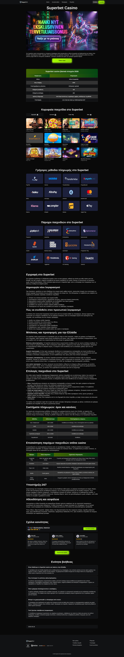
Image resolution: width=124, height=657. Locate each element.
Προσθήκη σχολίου (89, 528)
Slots (88, 114)
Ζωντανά (52, 114)
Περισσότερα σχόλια (62, 552)
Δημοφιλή (33, 114)
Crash (70, 114)
